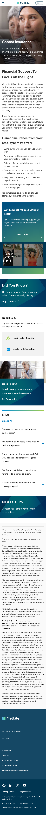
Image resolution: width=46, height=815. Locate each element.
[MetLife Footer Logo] (10, 718)
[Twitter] (18, 785)
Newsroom (6, 751)
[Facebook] (4, 785)
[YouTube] (24, 785)
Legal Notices (26, 792)
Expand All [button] (7, 420)
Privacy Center (8, 792)
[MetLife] (23, 3)
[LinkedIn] (11, 785)
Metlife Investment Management (15, 770)
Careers (5, 756)
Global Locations (9, 765)
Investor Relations (10, 761)
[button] (7, 260)
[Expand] (8, 3)
